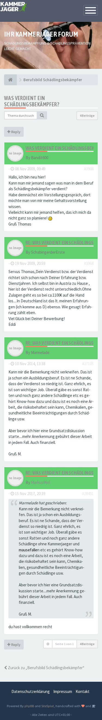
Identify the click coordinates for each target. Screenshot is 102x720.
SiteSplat (47, 706)
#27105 (88, 363)
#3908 (89, 168)
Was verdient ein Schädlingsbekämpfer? (31, 101)
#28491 (88, 493)
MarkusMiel (40, 482)
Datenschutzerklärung (30, 691)
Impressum (62, 691)
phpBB (29, 706)
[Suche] (42, 115)
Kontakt (82, 691)
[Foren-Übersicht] (10, 79)
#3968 (89, 263)
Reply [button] (15, 131)
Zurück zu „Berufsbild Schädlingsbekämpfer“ (45, 667)
